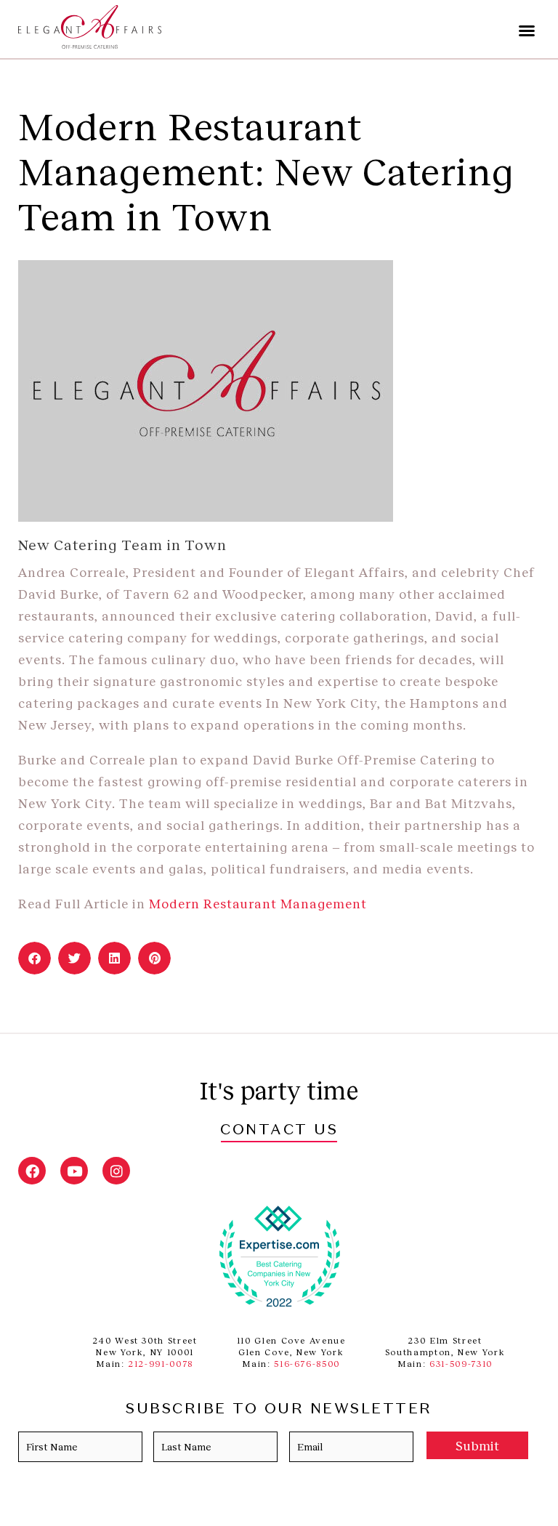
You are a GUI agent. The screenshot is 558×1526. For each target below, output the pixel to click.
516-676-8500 (307, 1363)
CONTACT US (279, 1130)
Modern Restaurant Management (260, 903)
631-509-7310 (461, 1363)
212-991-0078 (160, 1363)
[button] (527, 30)
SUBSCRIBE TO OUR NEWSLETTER (279, 1409)
